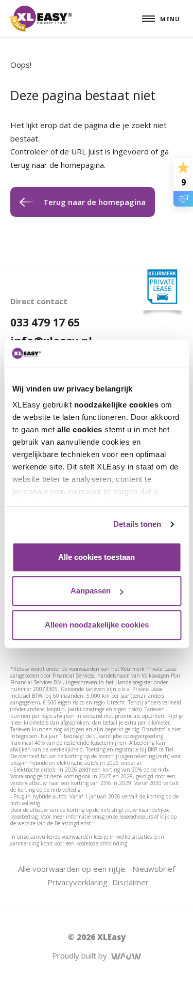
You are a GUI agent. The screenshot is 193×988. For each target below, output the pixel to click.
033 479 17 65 (45, 322)
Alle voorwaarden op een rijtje (71, 869)
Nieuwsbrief (153, 869)
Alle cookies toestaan (96, 557)
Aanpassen (91, 591)
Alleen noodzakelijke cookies (97, 624)
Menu (170, 19)
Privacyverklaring (77, 882)
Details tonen (137, 524)
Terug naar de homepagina (94, 202)
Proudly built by (81, 955)
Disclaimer (130, 882)
